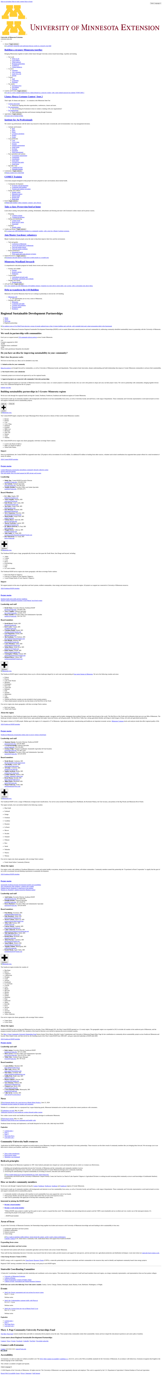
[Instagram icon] (5, 1351)
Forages (14, 144)
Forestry (14, 270)
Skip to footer (28, 1)
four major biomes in (83, 674)
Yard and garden (13, 242)
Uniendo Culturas (9, 1238)
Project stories (6, 466)
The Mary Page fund (7, 1334)
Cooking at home (17, 215)
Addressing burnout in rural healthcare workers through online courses (21, 1112)
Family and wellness (14, 190)
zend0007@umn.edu (10, 482)
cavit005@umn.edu (10, 628)
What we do (15, 58)
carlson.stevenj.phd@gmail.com (13, 921)
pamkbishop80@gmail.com (12, 914)
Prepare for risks (17, 282)
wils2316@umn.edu (10, 948)
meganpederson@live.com (12, 786)
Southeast (54, 1186)
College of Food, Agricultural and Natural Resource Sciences (22, 1281)
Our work (11, 57)
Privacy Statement (26, 1373)
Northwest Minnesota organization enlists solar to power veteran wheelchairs (23, 735)
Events (13, 1341)
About (6, 44)
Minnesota (118, 721)
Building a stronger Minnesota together (23, 50)
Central (35, 1186)
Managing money (17, 194)
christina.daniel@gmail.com (12, 632)
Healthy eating (16, 227)
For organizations (13, 107)
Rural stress (15, 199)
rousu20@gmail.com (10, 531)
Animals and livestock (14, 127)
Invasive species (17, 272)
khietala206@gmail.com (11, 642)
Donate (14, 75)
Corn (13, 140)
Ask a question (16, 72)
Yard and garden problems (20, 249)
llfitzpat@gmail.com (10, 635)
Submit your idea (6, 387)
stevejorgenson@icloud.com (12, 514)
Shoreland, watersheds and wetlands (22, 279)
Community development (15, 184)
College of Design (9, 1278)
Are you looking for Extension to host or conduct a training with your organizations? (37, 109)
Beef (13, 128)
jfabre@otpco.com (9, 508)
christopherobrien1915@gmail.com (14, 655)
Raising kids (15, 197)
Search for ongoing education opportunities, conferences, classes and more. (34, 105)
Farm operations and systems (16, 154)
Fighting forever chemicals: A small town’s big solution (17, 888)
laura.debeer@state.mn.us (12, 1067)
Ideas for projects (6, 368)
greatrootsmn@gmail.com (12, 645)
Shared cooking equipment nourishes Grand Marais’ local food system (21, 600)
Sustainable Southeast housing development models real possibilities (21, 885)
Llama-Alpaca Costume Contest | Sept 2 (23, 96)
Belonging (15, 302)
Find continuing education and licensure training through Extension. (32, 112)
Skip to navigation (6, 1)
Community (8, 171)
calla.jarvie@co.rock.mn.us (12, 1094)
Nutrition (11, 225)
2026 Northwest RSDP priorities (10, 724)
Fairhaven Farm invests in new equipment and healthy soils (18, 1120)
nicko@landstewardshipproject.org (14, 1074)
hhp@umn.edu (8, 528)
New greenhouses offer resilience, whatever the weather (17, 886)
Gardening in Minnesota (19, 244)
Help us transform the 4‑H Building (21, 290)
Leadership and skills (18, 303)
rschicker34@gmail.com (11, 1081)
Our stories (11, 84)
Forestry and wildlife (14, 268)
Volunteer (15, 70)
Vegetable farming (17, 169)
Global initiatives (17, 67)
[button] (27, 46)
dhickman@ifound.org (11, 511)
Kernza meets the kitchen (8, 471)
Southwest (63, 1186)
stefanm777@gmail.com (11, 649)
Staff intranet (36, 1373)
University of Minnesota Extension (14, 1276)
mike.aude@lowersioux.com (12, 1071)
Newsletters (15, 87)
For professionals (13, 110)
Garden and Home (10, 229)
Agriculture (8, 114)
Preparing (11, 214)
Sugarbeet (15, 150)
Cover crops (15, 142)
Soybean (14, 149)
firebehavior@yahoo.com (12, 934)
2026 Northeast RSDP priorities (10, 588)
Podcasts (14, 89)
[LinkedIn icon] (6, 1351)
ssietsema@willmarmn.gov (12, 1084)
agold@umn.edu (9, 924)
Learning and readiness (19, 305)
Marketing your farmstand (12, 1157)
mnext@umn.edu (21, 1349)
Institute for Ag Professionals (18, 120)
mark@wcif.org (9, 518)
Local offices (16, 60)
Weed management (17, 152)
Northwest (48, 1186)
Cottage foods (16, 220)
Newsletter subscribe (42, 1341)
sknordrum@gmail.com (11, 525)
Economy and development (20, 185)
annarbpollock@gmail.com (12, 945)
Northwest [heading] (4, 669)
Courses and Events (10, 91)
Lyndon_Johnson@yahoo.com (13, 776)
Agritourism (15, 157)
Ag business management (19, 155)
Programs (15, 82)
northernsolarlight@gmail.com (13, 659)
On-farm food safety (18, 162)
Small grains (15, 147)
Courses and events (14, 104)
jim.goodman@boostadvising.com (14, 638)
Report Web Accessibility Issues (10, 1373)
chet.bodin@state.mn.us (11, 766)
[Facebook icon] (1, 1351)
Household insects (17, 252)
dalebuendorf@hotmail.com (12, 918)
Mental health (16, 195)
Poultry (14, 135)
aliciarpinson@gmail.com (12, 941)
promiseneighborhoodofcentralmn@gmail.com (18, 535)
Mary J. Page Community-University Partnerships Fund (19, 1034)
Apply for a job (16, 74)
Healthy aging (16, 192)
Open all (4, 403)
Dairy (13, 130)
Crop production (13, 139)
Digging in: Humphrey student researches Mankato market (18, 890)
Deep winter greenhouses (12, 1153)
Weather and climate (14, 280)
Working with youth (14, 300)
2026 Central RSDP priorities (9, 459)
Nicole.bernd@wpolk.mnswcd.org (14, 763)
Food (6, 201)
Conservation (12, 275)
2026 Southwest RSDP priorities (10, 1039)
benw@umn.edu (9, 538)
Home (6, 318)
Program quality (16, 307)
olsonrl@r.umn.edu (10, 938)
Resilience (15, 309)
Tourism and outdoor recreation (21, 189)
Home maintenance (14, 250)
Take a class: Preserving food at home (22, 206)
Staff (13, 79)
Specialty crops (12, 166)
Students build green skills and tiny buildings (14, 599)
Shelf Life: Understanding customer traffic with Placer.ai (21, 1300)
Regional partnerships (18, 64)
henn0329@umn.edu (10, 1091)
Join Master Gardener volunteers (20, 235)
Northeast (41, 1186)
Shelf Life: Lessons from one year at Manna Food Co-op (21, 1308)
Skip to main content (18, 1)
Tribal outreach (16, 62)
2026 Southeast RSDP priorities (10, 874)
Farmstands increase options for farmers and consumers (17, 1104)
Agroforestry (16, 159)
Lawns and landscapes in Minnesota (22, 245)
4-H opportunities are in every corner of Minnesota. (27, 298)
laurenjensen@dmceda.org (12, 928)
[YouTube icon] (3, 1351)
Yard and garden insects (19, 247)
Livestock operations (18, 133)
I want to (11, 69)
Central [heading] (4, 411)
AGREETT (15, 65)
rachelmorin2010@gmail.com (13, 951)
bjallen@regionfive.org (11, 498)
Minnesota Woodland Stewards (19, 261)
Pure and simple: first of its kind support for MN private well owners (21, 473)
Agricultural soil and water (20, 277)
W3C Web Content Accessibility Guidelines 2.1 (54, 1359)
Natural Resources (10, 256)
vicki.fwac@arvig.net (10, 501)
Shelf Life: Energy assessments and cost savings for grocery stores (24, 1292)
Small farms (15, 164)
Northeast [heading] (4, 548)
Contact (10, 77)
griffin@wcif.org (9, 1077)
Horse (14, 132)
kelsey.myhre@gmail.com (12, 652)
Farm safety (15, 160)
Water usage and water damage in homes (24, 254)
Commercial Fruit (17, 167)
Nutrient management (18, 145)
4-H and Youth (9, 284)
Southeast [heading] (4, 796)
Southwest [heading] (4, 962)
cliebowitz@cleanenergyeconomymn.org (16, 931)
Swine (14, 137)
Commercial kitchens (18, 217)
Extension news (16, 85)
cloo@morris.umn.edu (11, 1088)
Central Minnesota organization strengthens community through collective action (24, 470)
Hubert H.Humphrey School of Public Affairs (18, 1280)
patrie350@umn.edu (10, 783)
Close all (11, 403)
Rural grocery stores (18, 222)
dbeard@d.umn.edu (10, 625)
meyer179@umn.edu (10, 521)
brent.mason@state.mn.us (12, 779)
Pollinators (15, 273)
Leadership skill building (19, 187)
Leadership (15, 80)
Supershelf (15, 224)
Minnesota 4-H (12, 297)
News (8, 1341)
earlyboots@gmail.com (11, 504)
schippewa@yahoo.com (11, 773)
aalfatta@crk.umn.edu (11, 769)
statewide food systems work (150, 1253)
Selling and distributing (15, 219)
